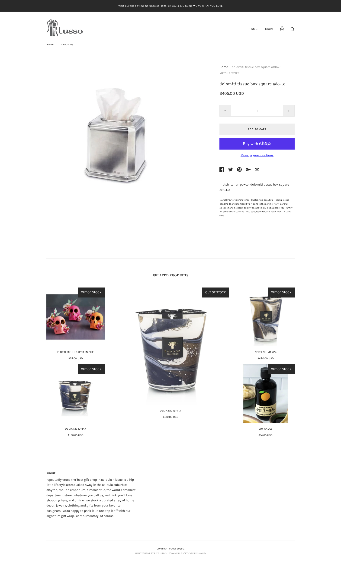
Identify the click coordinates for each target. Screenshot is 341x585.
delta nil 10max (75, 428)
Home (50, 44)
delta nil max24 (265, 352)
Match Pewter (229, 73)
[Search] (292, 31)
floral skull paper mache (75, 352)
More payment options (257, 155)
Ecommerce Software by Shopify (187, 553)
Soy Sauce (265, 428)
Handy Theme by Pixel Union (151, 553)
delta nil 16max (170, 410)
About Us (67, 44)
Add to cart (257, 129)
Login (269, 29)
